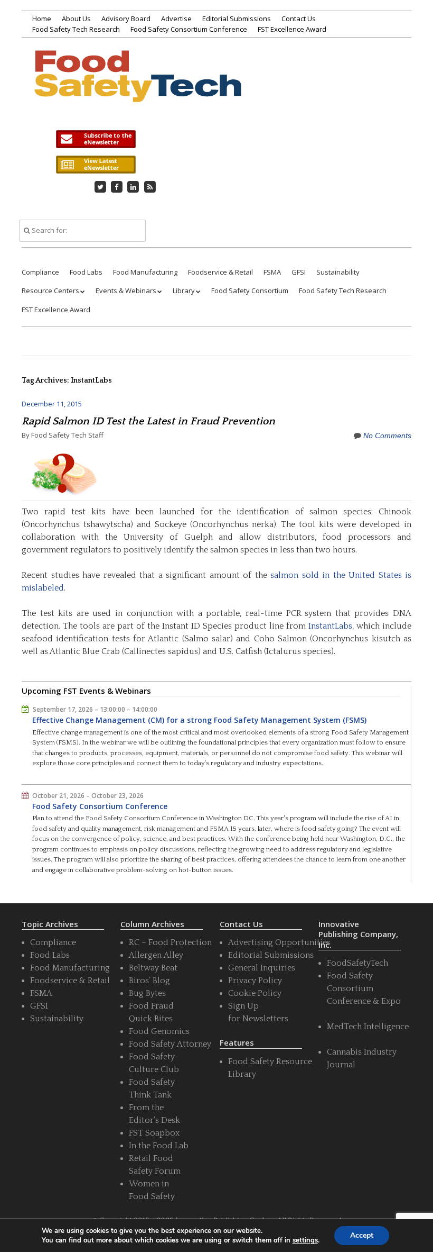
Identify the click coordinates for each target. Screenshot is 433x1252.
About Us (76, 18)
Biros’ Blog (149, 980)
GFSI (298, 272)
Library (184, 290)
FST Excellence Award (292, 29)
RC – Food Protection (170, 942)
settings (305, 1240)
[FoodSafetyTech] (137, 89)
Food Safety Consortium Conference (188, 29)
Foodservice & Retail (220, 272)
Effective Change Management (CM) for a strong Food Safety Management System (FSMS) (199, 720)
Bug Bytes (147, 993)
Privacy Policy (255, 980)
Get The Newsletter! (95, 139)
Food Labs (86, 272)
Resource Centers (50, 290)
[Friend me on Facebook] (117, 186)
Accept (361, 1235)
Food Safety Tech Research (76, 29)
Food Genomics (159, 1031)
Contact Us (298, 18)
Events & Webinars (126, 290)
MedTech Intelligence (368, 1026)
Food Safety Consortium (249, 290)
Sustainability (338, 272)
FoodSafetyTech (357, 963)
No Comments (387, 435)
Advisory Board (125, 18)
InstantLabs (330, 626)
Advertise (176, 18)
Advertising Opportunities (279, 942)
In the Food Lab (159, 1145)
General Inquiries (261, 968)
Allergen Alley (156, 955)
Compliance (40, 272)
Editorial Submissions (236, 18)
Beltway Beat (153, 968)
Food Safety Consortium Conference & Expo (364, 988)
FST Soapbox (154, 1133)
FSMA (272, 272)
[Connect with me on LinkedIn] (133, 186)
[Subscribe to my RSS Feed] (150, 186)
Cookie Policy (254, 993)
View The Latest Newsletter (95, 164)
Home (41, 18)
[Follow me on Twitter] (100, 186)
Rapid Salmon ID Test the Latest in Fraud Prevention (148, 421)
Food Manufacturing (145, 272)
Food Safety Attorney (170, 1044)
